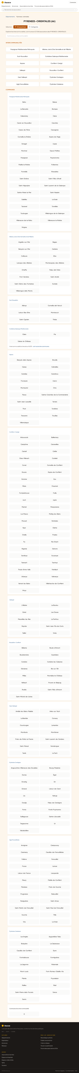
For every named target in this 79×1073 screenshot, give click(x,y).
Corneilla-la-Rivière (24, 137)
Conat (24, 465)
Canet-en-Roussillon (24, 123)
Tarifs (3, 1062)
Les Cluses (54, 612)
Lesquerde (54, 873)
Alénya (24, 305)
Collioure (24, 256)
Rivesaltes (54, 171)
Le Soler (55, 199)
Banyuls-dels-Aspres (24, 360)
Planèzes (24, 887)
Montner (24, 151)
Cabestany (24, 116)
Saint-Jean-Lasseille (24, 402)
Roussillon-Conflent (56, 70)
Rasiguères (24, 901)
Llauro (55, 381)
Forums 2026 (44, 6)
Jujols (55, 500)
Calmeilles (54, 367)
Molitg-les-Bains (55, 514)
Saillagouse (24, 816)
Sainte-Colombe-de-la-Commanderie (55, 395)
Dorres (24, 775)
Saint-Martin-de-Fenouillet (24, 908)
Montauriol (24, 388)
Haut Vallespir (22, 77)
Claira (24, 334)
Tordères (55, 409)
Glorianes (24, 669)
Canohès (55, 123)
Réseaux (4, 1046)
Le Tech (54, 753)
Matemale (54, 964)
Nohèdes (55, 521)
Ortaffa (24, 270)
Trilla (54, 915)
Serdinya (24, 555)
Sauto (24, 999)
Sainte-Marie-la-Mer (24, 192)
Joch (24, 500)
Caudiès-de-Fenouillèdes (55, 852)
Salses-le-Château (24, 341)
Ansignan (24, 845)
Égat (54, 775)
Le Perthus (54, 619)
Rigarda (24, 549)
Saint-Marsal (24, 746)
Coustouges (24, 725)
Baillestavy (54, 437)
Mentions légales (60, 1070)
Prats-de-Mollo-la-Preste (24, 739)
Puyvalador (55, 978)
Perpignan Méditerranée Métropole (22, 49)
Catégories (34, 27)
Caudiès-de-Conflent (24, 950)
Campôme (24, 444)
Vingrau (24, 227)
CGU (76, 1070)
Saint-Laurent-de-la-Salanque (54, 185)
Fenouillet (54, 859)
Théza (55, 319)
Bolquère (24, 943)
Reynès (24, 626)
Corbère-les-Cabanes (54, 662)
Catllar (55, 451)
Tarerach (24, 562)
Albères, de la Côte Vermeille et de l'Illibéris (56, 49)
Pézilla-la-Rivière (24, 164)
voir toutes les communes (41, 346)
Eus (55, 479)
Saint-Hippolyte (24, 185)
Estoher (24, 479)
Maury (24, 880)
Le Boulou (54, 605)
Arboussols (24, 437)
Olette (55, 528)
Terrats (55, 402)
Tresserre (24, 415)
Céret (24, 612)
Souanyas (54, 555)
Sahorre (55, 549)
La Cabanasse (55, 943)
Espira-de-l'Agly (54, 137)
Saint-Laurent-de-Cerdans (54, 739)
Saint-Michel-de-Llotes (24, 696)
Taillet (24, 633)
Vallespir (22, 70)
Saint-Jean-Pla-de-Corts (54, 626)
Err (55, 782)
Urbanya (24, 576)
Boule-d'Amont (55, 648)
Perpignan (24, 158)
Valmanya (55, 576)
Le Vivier (55, 922)
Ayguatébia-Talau (55, 936)
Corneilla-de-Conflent (54, 465)
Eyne (54, 950)
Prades (54, 535)
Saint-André (55, 277)
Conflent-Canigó (56, 63)
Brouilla (54, 360)
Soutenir (4, 1065)
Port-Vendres (24, 277)
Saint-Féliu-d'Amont (55, 689)
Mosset (24, 521)
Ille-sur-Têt (55, 669)
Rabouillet (54, 894)
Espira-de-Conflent (55, 472)
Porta (24, 809)
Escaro (24, 472)
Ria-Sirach (54, 542)
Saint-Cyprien (24, 319)
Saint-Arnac (55, 901)
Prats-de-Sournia (55, 887)
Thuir (24, 409)
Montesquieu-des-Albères (55, 263)
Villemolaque (24, 422)
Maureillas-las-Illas (24, 619)
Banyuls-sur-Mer (24, 249)
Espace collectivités (7, 1060)
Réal (54, 985)
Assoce (7, 2)
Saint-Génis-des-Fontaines (24, 284)
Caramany (24, 852)
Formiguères (54, 957)
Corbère (24, 662)
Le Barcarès (24, 109)
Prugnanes (24, 894)
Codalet (55, 458)
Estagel (24, 144)
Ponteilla (24, 171)
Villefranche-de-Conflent (54, 583)
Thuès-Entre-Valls (24, 569)
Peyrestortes (54, 158)
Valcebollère (24, 830)
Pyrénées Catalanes (56, 84)
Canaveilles (55, 444)
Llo (24, 796)
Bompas (55, 109)
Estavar (24, 789)
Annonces (15, 6)
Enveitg (24, 782)
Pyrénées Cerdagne (56, 77)
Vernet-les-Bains (24, 583)
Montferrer (54, 732)
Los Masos (24, 514)
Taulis (24, 753)
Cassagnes (55, 130)
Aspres (22, 63)
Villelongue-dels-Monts (24, 291)
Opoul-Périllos (55, 151)
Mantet (24, 507)
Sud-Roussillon (22, 56)
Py (24, 542)
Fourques (24, 381)
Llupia (55, 144)
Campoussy (55, 845)
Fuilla (54, 493)
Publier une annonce (46, 1040)
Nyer (24, 528)
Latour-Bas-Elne (24, 312)
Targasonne (24, 823)
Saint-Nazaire (54, 192)
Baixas (55, 102)
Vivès (55, 633)
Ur (54, 823)
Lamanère (54, 725)
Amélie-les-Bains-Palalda (24, 711)
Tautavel (24, 206)
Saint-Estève (24, 178)
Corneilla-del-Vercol (55, 305)
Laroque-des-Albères (24, 263)
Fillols (24, 486)
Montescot (55, 312)
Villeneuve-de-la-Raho (24, 220)
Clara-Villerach (24, 458)
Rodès (24, 689)
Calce (55, 116)
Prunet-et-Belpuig (54, 682)
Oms (54, 388)
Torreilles (55, 206)
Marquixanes (54, 507)
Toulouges (24, 213)
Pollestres (54, 164)
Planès (24, 978)
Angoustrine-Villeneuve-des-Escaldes (24, 768)
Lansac (54, 866)
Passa (24, 395)
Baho (24, 102)
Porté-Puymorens (55, 809)
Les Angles (24, 936)
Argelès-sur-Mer (24, 242)
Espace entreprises (7, 1057)
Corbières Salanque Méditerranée (56, 56)
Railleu (24, 985)
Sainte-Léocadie (55, 816)
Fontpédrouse (24, 493)
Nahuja (55, 796)
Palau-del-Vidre (54, 270)
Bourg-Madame (54, 768)
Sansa (55, 992)
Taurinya (55, 562)
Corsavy (55, 718)
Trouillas (55, 415)
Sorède (54, 284)
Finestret (55, 486)
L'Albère (24, 605)
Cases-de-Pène (24, 130)
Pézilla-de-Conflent (55, 880)
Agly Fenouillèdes (22, 84)
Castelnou (54, 374)
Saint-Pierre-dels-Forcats (24, 992)
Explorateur (5, 1040)
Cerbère (55, 249)
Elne (54, 256)
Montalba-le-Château (54, 675)
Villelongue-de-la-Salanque (54, 213)
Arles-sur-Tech (55, 711)
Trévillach (55, 569)
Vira (24, 922)
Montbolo (24, 732)
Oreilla (24, 535)
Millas (24, 675)
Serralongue (55, 746)
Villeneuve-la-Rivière (55, 220)
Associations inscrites (26, 6)
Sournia (24, 915)
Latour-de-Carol (55, 789)
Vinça (24, 590)
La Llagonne (24, 964)
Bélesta (24, 648)
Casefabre (54, 655)
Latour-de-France (24, 873)
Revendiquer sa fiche (46, 1037)
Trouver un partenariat (47, 1046)
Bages (55, 242)
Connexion (73, 2)
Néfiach (24, 682)
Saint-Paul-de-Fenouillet (54, 908)
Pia (55, 334)
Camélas (24, 374)
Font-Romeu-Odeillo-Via (54, 971)
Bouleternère (24, 655)
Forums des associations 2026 (49, 1048)
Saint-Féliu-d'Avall (55, 178)
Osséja (24, 803)
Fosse (24, 866)
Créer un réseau (45, 1043)
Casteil (24, 451)
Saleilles (24, 199)
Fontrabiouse (24, 957)
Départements (6, 6)
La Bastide (24, 718)
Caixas (24, 367)
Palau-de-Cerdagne (55, 803)
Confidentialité (70, 1070)
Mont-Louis (24, 971)
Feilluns (24, 859)
